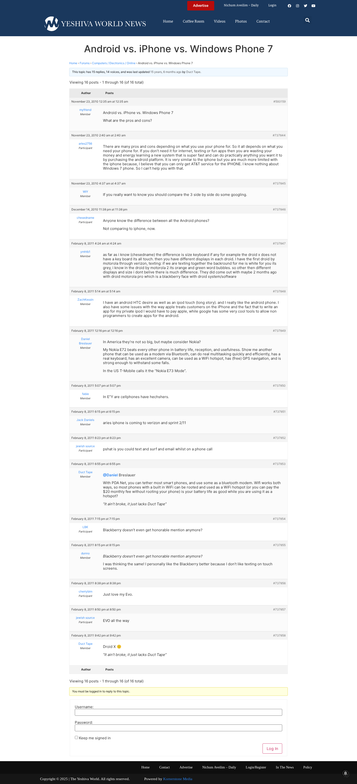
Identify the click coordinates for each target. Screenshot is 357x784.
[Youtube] (313, 5)
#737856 (279, 583)
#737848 (279, 291)
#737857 (279, 609)
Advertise (186, 767)
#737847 (279, 243)
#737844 (279, 135)
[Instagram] (297, 5)
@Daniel (110, 475)
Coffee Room (193, 22)
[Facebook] (289, 5)
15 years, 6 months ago (165, 72)
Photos (241, 22)
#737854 (279, 519)
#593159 (279, 101)
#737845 (279, 183)
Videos (219, 22)
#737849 (279, 330)
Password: (84, 722)
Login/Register (256, 767)
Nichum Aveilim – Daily (241, 5)
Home (168, 22)
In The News (285, 767)
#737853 (279, 464)
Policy (307, 767)
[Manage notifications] (345, 773)
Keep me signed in (95, 738)
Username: (84, 707)
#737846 (279, 209)
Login (272, 5)
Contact (263, 22)
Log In (272, 748)
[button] (308, 20)
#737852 (279, 438)
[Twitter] (305, 5)
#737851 (279, 411)
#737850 (279, 385)
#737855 (279, 545)
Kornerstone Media (177, 779)
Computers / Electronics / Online (114, 63)
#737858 (279, 635)
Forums (85, 63)
